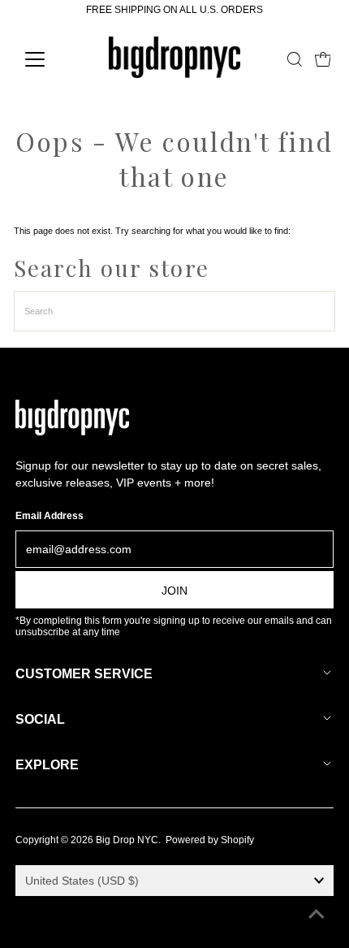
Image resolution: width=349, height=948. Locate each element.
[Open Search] (294, 59)
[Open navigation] (52, 59)
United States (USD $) (82, 880)
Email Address (49, 516)
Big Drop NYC (127, 840)
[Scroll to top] (316, 915)
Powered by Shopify (210, 840)
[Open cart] (323, 59)
